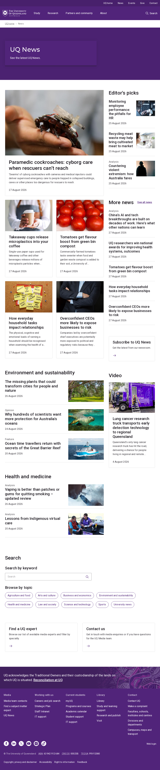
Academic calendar (76, 711)
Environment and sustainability (116, 595)
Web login (151, 744)
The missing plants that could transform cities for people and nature (31, 386)
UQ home (108, 3)
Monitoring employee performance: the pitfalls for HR (120, 110)
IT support (40, 716)
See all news (144, 202)
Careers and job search (47, 700)
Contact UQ (134, 700)
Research (53, 13)
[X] (21, 744)
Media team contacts (15, 700)
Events (131, 3)
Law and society (47, 604)
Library (100, 700)
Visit (99, 720)
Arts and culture (46, 595)
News (120, 3)
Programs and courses (78, 706)
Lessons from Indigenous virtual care (32, 520)
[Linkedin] (13, 744)
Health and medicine (19, 604)
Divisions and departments (135, 722)
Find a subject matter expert (15, 708)
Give (142, 3)
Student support (75, 716)
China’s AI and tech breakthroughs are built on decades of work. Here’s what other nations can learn (132, 221)
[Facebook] (6, 744)
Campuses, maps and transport (140, 731)
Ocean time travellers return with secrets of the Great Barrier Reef (33, 445)
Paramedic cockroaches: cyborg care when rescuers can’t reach (51, 165)
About (103, 13)
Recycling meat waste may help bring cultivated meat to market (121, 140)
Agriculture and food (19, 595)
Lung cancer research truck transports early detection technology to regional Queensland (131, 428)
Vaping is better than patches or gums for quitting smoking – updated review (32, 494)
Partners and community (79, 13)
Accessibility (45, 762)
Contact (154, 3)
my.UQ (69, 700)
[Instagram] (36, 744)
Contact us (95, 629)
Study (37, 13)
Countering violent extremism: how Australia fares (121, 172)
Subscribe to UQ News (132, 342)
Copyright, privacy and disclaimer (20, 762)
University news (123, 604)
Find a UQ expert (23, 629)
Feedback (82, 762)
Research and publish (109, 715)
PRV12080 (94, 753)
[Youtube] (28, 744)
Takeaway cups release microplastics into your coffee (28, 241)
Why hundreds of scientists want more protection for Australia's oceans (33, 419)
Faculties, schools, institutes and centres (140, 713)
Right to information (64, 762)
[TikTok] (43, 744)
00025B (74, 753)
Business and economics (77, 595)
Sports (102, 604)
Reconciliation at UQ (48, 680)
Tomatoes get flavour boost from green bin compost (78, 241)
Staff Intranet (42, 711)
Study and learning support (107, 708)
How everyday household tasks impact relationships (26, 323)
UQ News (9, 715)
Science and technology (77, 604)
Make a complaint (138, 706)
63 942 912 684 (51, 753)
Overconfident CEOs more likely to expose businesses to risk (78, 323)
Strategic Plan (42, 706)
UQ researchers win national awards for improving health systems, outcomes (130, 247)
